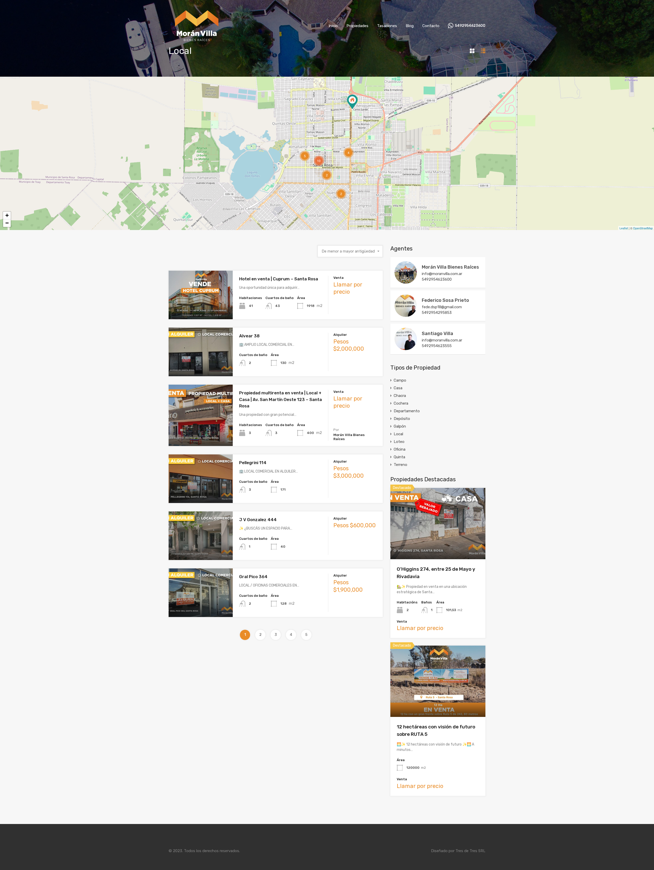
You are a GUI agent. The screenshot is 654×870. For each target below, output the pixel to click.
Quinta (399, 457)
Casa (398, 388)
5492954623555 (437, 346)
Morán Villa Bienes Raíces (450, 267)
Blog (410, 26)
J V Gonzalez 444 (258, 519)
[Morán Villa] (197, 44)
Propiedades (357, 26)
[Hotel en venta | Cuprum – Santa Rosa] (352, 102)
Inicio (333, 26)
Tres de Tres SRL (470, 851)
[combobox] (350, 251)
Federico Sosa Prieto (445, 300)
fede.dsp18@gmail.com (442, 307)
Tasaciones (387, 26)
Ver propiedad (438, 545)
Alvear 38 (249, 335)
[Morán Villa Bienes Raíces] (405, 281)
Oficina (399, 449)
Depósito (402, 418)
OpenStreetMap (643, 228)
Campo (400, 380)
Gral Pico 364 (253, 576)
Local (398, 434)
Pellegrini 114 (252, 462)
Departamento (407, 411)
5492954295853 (437, 312)
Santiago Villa (437, 333)
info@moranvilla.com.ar (442, 273)
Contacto (430, 26)
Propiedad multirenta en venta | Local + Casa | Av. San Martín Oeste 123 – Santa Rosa (280, 399)
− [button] (7, 223)
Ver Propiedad (200, 309)
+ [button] (7, 215)
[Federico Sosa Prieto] (405, 314)
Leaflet (624, 228)
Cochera (401, 403)
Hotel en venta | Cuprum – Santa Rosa (278, 278)
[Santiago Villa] (405, 348)
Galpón (400, 426)
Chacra (400, 395)
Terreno (400, 464)
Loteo (399, 441)
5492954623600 (470, 26)
